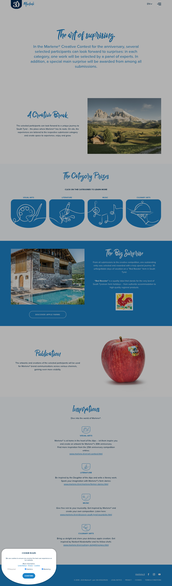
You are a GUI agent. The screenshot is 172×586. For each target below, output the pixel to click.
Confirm (29, 576)
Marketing (46, 569)
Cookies (37, 566)
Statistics (30, 569)
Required (12, 569)
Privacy (30, 566)
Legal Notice (22, 566)
